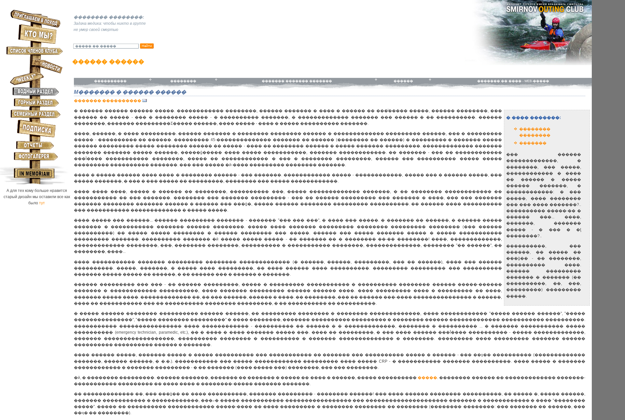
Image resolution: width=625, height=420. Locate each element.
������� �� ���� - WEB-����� (512, 81)
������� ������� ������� (296, 81)
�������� (183, 81)
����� (427, 377)
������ (403, 81)
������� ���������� (107, 100)
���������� (110, 81)
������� (533, 143)
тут (42, 203)
